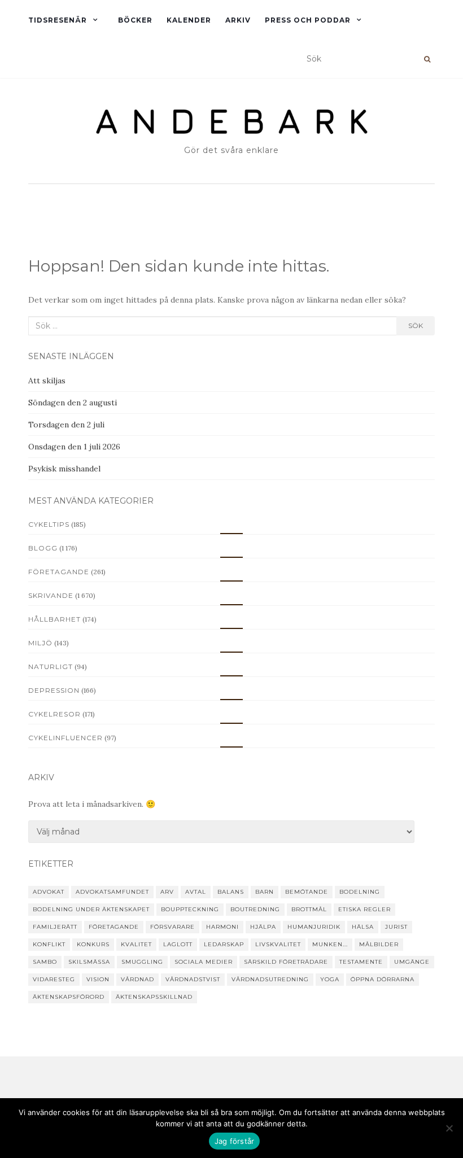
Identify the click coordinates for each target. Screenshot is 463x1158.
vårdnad (137, 979)
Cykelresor (54, 714)
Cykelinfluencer (65, 737)
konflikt (49, 944)
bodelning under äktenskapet (91, 909)
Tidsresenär (57, 20)
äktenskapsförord (68, 996)
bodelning (359, 891)
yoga (329, 979)
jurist (396, 926)
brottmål (309, 909)
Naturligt (50, 666)
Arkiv (238, 20)
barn (264, 891)
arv (167, 891)
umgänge (412, 961)
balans (230, 891)
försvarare (172, 926)
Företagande (58, 571)
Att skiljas (46, 380)
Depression (54, 690)
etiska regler (364, 909)
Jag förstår (235, 1141)
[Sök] (427, 59)
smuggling (142, 961)
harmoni (222, 926)
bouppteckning (190, 909)
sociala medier (203, 961)
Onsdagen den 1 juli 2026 (74, 447)
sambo (45, 961)
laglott (178, 944)
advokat (48, 891)
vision (98, 979)
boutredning (255, 909)
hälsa (363, 926)
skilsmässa (89, 961)
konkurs (93, 944)
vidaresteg (54, 979)
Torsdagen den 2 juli (66, 424)
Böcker (135, 20)
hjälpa (263, 926)
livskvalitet (278, 944)
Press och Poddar (308, 20)
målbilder (379, 944)
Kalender (189, 20)
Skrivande (50, 595)
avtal (195, 891)
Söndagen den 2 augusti (72, 402)
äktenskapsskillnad (154, 996)
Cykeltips (48, 524)
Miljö (40, 643)
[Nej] (449, 1128)
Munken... (330, 944)
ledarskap (224, 944)
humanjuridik (313, 926)
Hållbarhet (54, 619)
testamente (361, 961)
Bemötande (306, 891)
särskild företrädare (286, 961)
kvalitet (136, 944)
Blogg (43, 548)
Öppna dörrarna (382, 979)
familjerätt (55, 926)
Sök (415, 325)
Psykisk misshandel (64, 469)
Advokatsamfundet (112, 891)
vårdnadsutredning (270, 979)
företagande (114, 926)
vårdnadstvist (192, 979)
